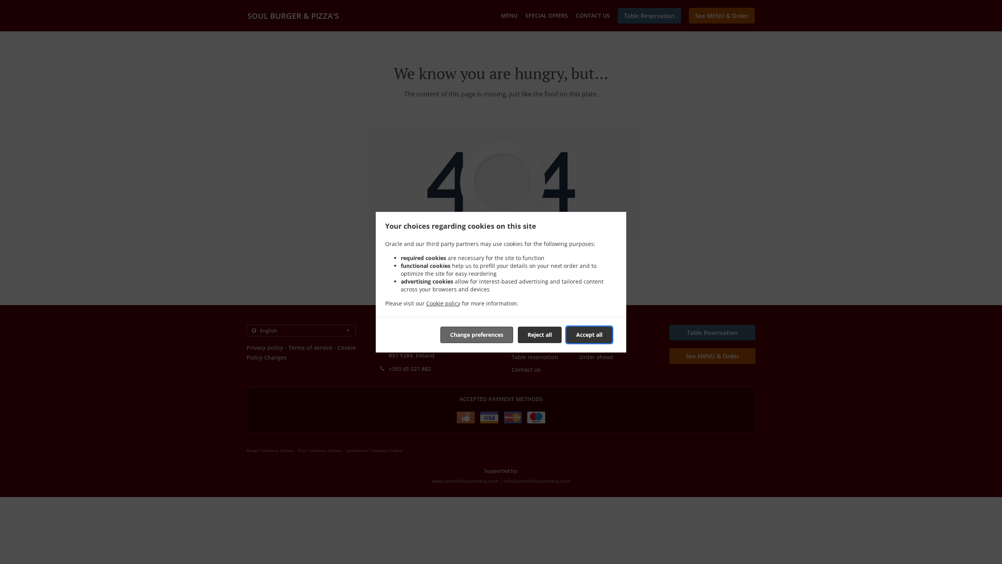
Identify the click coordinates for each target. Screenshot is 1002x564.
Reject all (540, 334)
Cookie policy (443, 303)
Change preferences (476, 334)
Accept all (589, 334)
